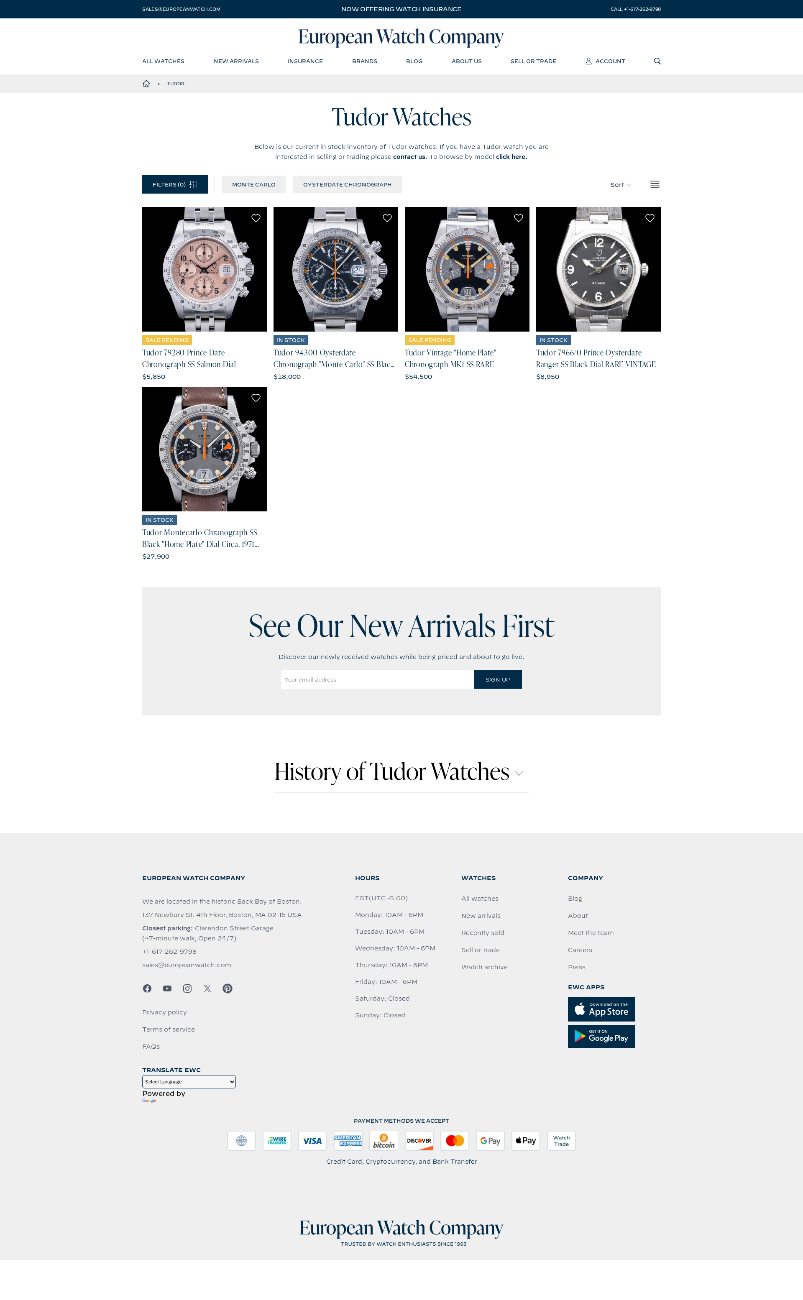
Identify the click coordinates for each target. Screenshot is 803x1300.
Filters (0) (169, 184)
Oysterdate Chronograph (347, 184)
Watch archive (484, 967)
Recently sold (482, 933)
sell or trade (533, 61)
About (578, 915)
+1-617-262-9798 (169, 951)
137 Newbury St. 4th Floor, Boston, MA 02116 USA (222, 915)
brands (364, 61)
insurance (305, 61)
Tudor (175, 83)
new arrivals (236, 61)
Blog (575, 898)
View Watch (204, 269)
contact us (409, 156)
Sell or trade (480, 950)
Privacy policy (164, 1012)
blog (414, 61)
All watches (480, 898)
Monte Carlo (254, 184)
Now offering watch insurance (401, 9)
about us (467, 61)
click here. (512, 156)
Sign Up (498, 679)
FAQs (151, 1046)
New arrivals (481, 915)
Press (577, 967)
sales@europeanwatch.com (181, 9)
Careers (580, 950)
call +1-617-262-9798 (636, 9)
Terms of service (168, 1029)
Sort (617, 184)
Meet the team (591, 933)
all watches (163, 61)
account (610, 61)
